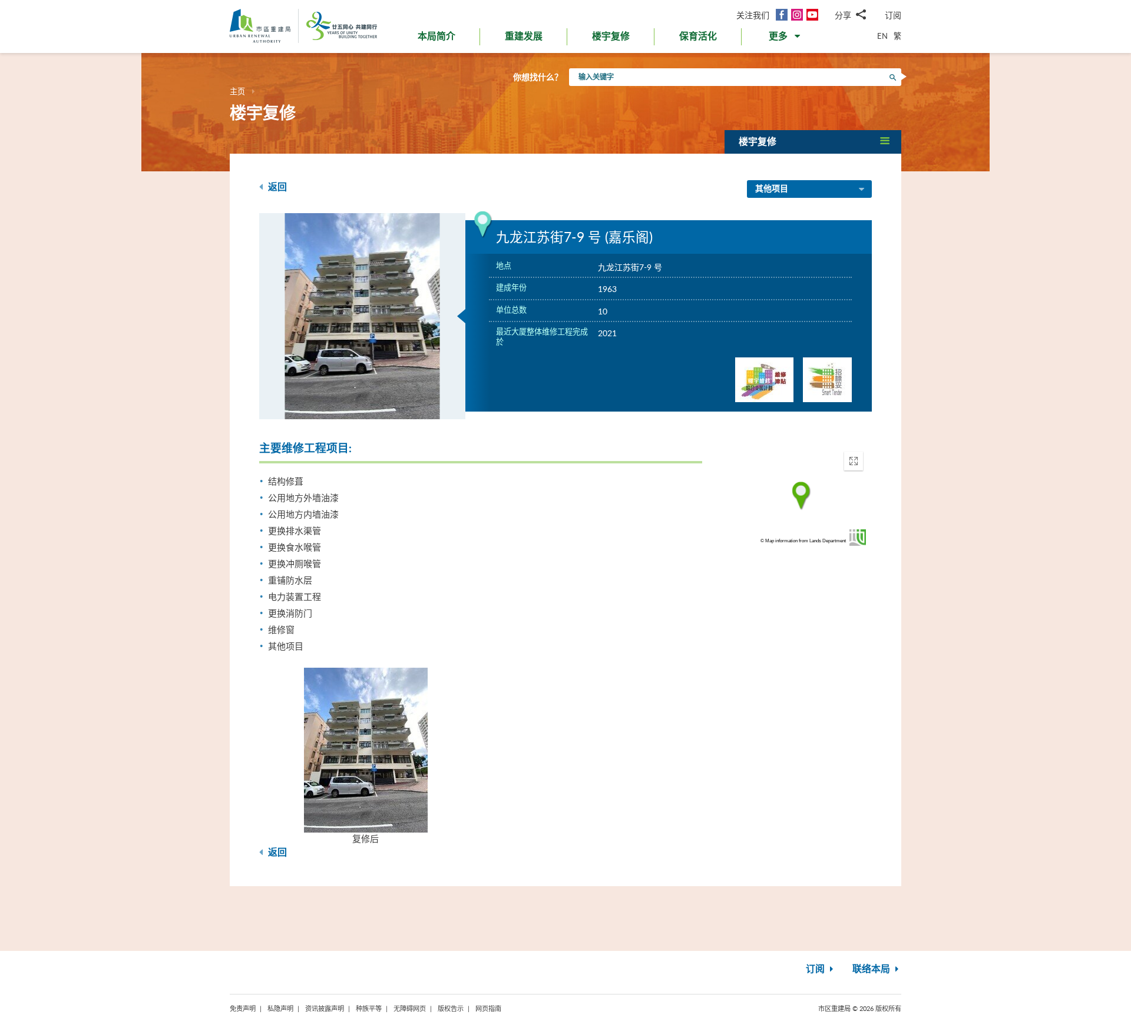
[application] (801, 496)
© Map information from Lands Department (803, 540)
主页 (237, 91)
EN (882, 36)
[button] (785, 38)
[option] (362, 316)
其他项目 (771, 189)
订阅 (893, 15)
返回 (276, 187)
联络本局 (872, 969)
